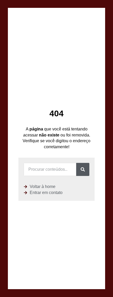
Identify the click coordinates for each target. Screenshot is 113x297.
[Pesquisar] (82, 169)
